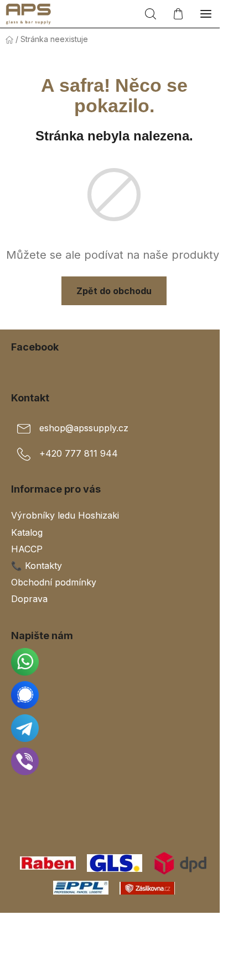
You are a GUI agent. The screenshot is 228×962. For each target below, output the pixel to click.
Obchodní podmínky (53, 582)
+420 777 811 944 (78, 453)
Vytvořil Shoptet (116, 924)
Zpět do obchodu (114, 290)
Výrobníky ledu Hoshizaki (65, 515)
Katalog (27, 532)
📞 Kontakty (36, 565)
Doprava (29, 598)
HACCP (27, 549)
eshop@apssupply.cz (83, 427)
